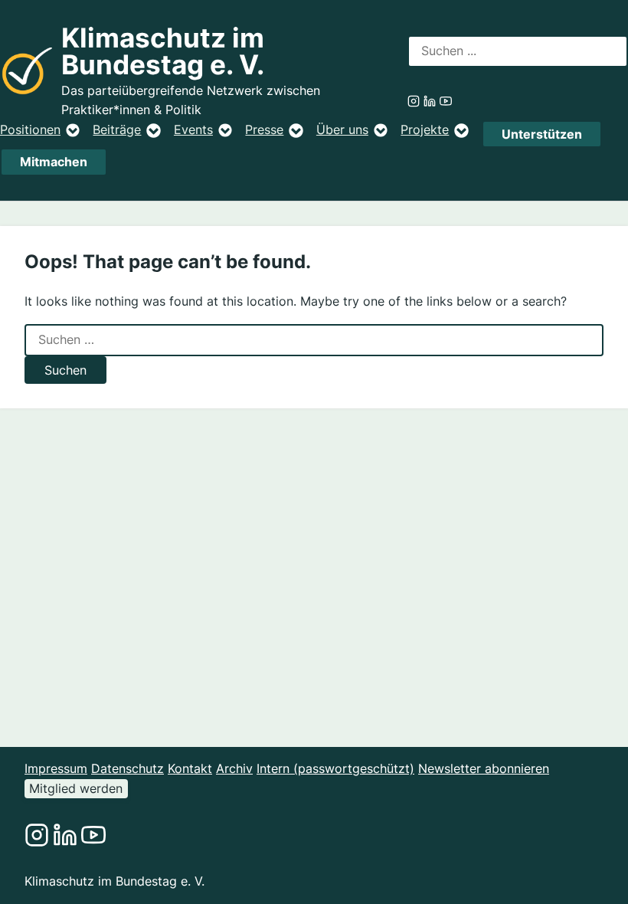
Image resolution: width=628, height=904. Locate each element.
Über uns (342, 129)
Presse (264, 129)
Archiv (234, 768)
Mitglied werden (76, 788)
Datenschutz (127, 768)
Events (193, 129)
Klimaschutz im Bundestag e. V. (162, 51)
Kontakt (190, 768)
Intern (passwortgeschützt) (335, 768)
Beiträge (117, 129)
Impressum (56, 768)
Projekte (425, 129)
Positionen (30, 129)
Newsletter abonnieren (483, 768)
